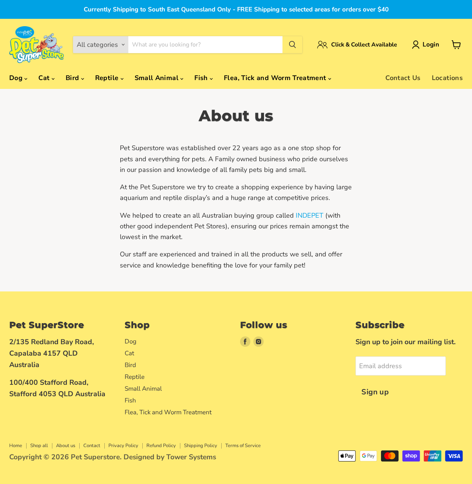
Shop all (39, 445)
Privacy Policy (123, 445)
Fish (202, 77)
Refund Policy (161, 445)
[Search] (292, 44)
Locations (447, 77)
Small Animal (158, 77)
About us (65, 445)
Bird (73, 77)
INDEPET (309, 215)
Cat (44, 77)
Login (431, 44)
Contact (91, 445)
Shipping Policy (200, 445)
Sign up (375, 392)
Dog (16, 77)
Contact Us (403, 77)
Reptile (108, 77)
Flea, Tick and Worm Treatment (276, 77)
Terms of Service (243, 445)
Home (15, 445)
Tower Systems (191, 457)
